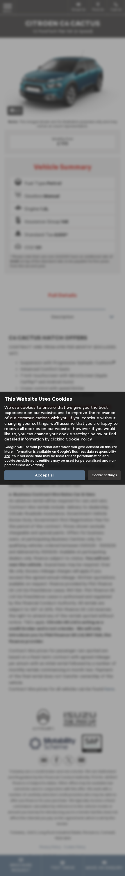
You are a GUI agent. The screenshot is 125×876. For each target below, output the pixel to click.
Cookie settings (104, 475)
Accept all (44, 475)
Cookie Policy (79, 439)
